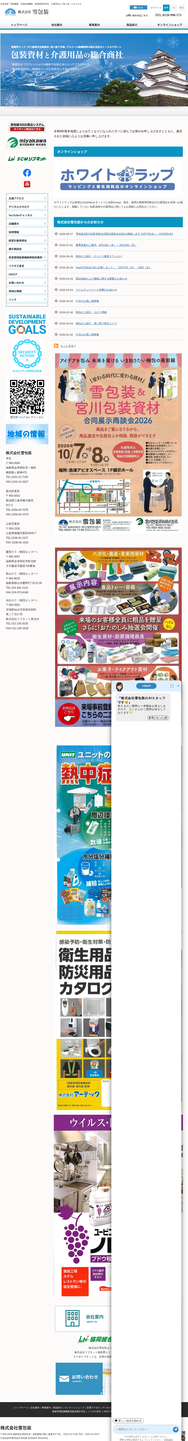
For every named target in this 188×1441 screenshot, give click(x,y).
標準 (166, 7)
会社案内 (35, 1407)
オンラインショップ (74, 1407)
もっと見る (67, 345)
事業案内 (46, 1407)
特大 (182, 7)
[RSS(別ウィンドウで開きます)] (56, 346)
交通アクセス (93, 1407)
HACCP (107, 1411)
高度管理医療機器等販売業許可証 (68, 1411)
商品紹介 (57, 1407)
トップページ (21, 1407)
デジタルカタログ (111, 1407)
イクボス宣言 (94, 1411)
